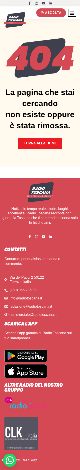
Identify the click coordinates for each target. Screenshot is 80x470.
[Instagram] (36, 3)
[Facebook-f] (29, 3)
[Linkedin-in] (50, 3)
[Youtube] (43, 3)
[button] (51, 12)
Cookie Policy (29, 460)
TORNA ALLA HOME (40, 143)
